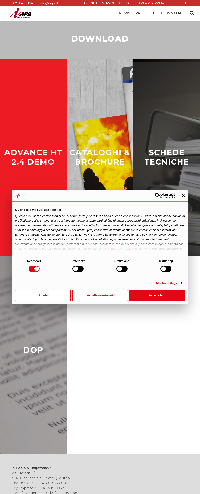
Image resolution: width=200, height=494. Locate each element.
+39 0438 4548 (24, 3)
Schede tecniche (166, 157)
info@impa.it (49, 3)
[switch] (78, 269)
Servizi (108, 3)
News (124, 13)
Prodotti (145, 13)
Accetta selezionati (100, 295)
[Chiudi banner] (183, 195)
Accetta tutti (157, 295)
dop (33, 350)
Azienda (90, 3)
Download (173, 13)
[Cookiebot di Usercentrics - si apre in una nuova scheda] (158, 195)
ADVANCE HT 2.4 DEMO (33, 157)
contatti (126, 3)
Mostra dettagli (166, 283)
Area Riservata (151, 3)
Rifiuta (42, 295)
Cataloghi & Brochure (100, 157)
